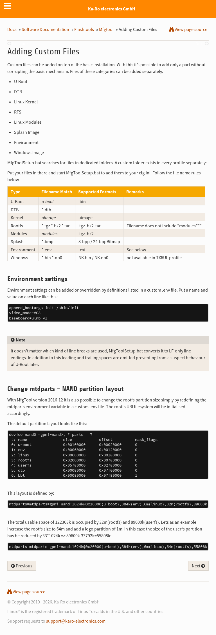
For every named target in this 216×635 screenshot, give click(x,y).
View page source (190, 29)
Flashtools (84, 29)
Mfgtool (106, 29)
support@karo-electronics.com (75, 621)
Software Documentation (45, 29)
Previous (23, 566)
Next (196, 566)
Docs (12, 29)
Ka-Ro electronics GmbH (111, 9)
